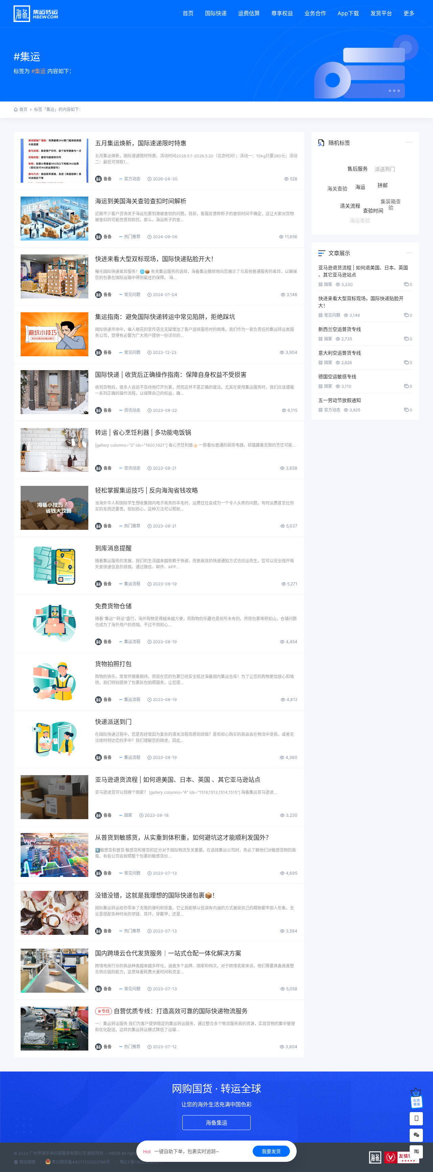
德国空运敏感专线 (337, 376)
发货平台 (381, 13)
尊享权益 (282, 13)
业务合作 (315, 13)
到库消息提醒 (113, 548)
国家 (128, 815)
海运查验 (360, 209)
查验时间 (373, 188)
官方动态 (132, 178)
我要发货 (271, 1151)
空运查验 (381, 211)
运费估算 (249, 13)
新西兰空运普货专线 (339, 329)
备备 (108, 178)
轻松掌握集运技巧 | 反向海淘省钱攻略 (146, 490)
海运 (360, 166)
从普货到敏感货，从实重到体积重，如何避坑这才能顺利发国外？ (183, 837)
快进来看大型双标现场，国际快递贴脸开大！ (156, 259)
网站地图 (27, 1162)
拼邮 (383, 169)
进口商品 (341, 205)
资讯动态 (132, 410)
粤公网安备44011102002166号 (81, 1162)
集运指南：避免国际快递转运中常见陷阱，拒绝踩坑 (165, 316)
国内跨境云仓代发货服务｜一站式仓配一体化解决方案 (168, 953)
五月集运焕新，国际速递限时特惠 (140, 143)
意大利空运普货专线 (339, 353)
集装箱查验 (391, 193)
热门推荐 (132, 236)
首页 (188, 13)
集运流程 (132, 583)
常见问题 (132, 294)
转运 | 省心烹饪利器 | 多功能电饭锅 (143, 432)
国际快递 (216, 13)
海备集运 (216, 1122)
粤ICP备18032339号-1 (141, 1162)
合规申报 (356, 220)
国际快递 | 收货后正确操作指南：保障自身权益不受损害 (171, 374)
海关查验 (337, 180)
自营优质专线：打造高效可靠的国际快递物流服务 (174, 1011)
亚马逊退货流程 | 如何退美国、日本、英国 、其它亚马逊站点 (177, 779)
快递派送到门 (113, 721)
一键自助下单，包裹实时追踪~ (181, 1151)
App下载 (348, 13)
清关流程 (350, 185)
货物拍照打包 (113, 664)
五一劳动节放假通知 (339, 400)
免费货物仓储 (113, 606)
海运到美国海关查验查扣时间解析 (140, 201)
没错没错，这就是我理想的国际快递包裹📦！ (156, 895)
